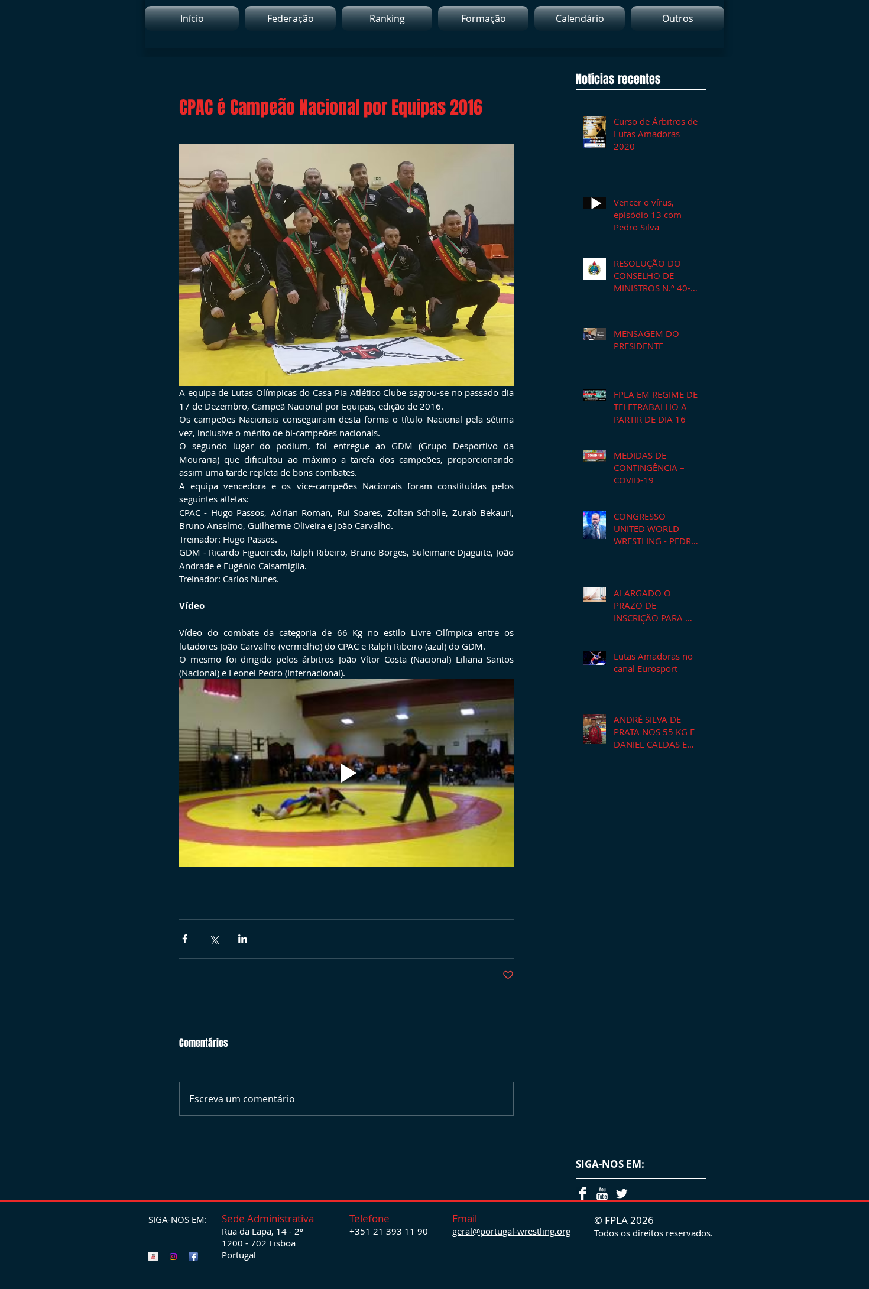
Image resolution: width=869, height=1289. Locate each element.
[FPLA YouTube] (153, 1256)
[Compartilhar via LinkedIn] (242, 938)
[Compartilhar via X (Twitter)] (213, 938)
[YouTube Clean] (602, 1193)
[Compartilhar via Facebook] (184, 938)
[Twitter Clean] (621, 1193)
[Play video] (346, 773)
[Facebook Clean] (582, 1193)
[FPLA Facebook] (193, 1256)
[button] (387, 18)
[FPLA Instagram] (173, 1256)
